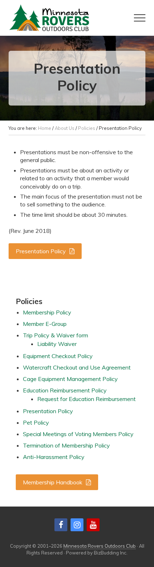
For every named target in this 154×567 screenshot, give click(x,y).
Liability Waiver (57, 343)
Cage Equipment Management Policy (70, 378)
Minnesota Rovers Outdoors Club (99, 546)
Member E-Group (45, 323)
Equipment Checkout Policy (58, 356)
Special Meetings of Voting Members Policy (78, 434)
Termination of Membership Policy (66, 445)
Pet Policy (36, 422)
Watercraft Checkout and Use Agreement (77, 367)
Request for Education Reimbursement (86, 398)
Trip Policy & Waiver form (55, 335)
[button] (139, 18)
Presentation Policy (41, 251)
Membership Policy (47, 312)
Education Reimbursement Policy (65, 390)
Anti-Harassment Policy (54, 456)
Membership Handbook (52, 482)
